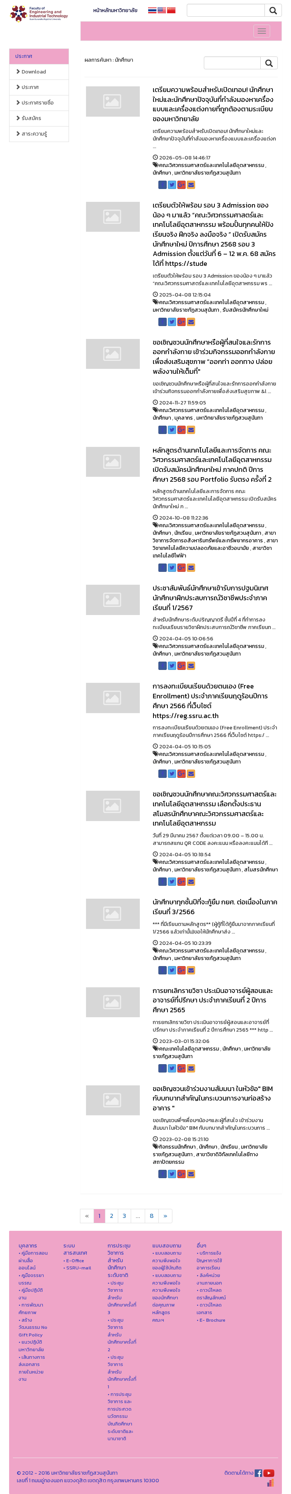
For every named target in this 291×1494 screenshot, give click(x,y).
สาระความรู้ (33, 134)
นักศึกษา (162, 173)
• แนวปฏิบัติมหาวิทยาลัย (31, 1345)
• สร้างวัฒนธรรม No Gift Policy (33, 1327)
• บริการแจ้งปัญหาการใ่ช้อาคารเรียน (209, 1260)
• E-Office (73, 1260)
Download (33, 72)
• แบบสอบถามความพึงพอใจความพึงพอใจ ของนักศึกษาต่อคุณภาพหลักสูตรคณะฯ (166, 1298)
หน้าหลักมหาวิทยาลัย (115, 10)
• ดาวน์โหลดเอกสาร (209, 1308)
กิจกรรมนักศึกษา (177, 1147)
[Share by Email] (191, 185)
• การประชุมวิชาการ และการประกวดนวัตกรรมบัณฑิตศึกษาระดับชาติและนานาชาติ (120, 1416)
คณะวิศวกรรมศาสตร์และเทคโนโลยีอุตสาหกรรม (211, 165)
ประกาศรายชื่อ (37, 103)
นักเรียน (182, 533)
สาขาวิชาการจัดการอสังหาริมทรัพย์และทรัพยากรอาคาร (214, 537)
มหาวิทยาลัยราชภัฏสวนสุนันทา (207, 173)
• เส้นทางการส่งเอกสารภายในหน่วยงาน (32, 1368)
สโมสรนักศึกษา (261, 870)
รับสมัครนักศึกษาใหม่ (245, 310)
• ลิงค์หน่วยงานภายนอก (209, 1279)
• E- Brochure (211, 1320)
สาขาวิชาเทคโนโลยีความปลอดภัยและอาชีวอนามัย (215, 544)
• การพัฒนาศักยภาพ (31, 1308)
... (138, 1216)
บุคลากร (183, 418)
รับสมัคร (30, 118)
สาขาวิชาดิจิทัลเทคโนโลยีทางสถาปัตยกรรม (205, 1158)
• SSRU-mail (77, 1267)
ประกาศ (23, 56)
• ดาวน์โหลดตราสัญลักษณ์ (211, 1293)
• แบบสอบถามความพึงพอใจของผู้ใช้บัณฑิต (166, 1260)
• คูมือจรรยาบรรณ (31, 1279)
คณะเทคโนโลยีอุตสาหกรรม (189, 1049)
